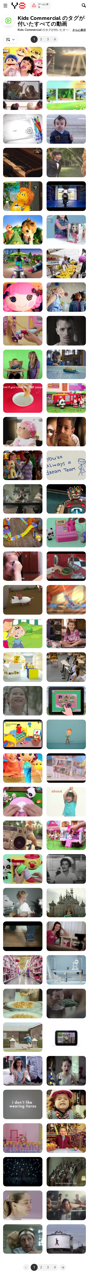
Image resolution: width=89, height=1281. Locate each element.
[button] (79, 30)
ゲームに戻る (43, 5)
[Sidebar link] (5, 5)
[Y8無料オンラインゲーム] (18, 5)
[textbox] (10, 39)
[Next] (62, 1267)
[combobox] (10, 39)
